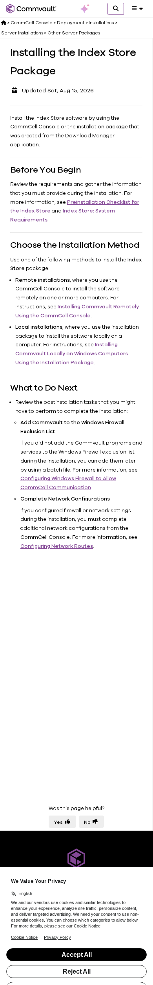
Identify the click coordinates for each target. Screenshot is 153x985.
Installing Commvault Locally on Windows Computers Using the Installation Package (71, 353)
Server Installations (22, 33)
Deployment (70, 23)
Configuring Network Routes (56, 546)
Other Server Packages (73, 33)
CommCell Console (32, 23)
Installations (101, 23)
